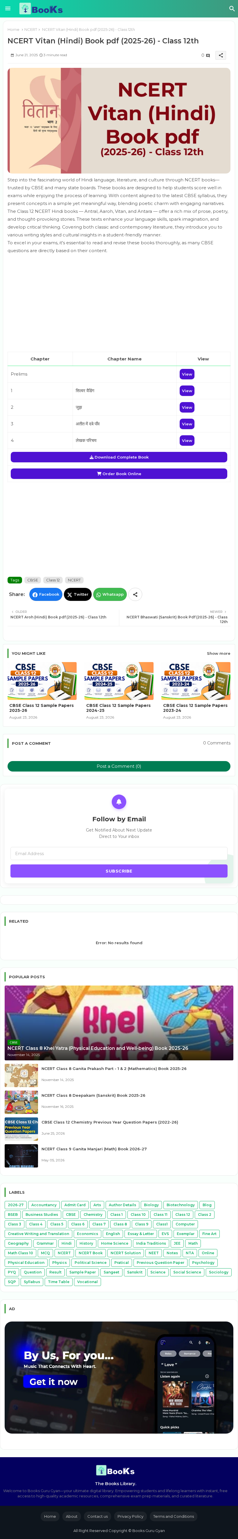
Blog (207, 1205)
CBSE (32, 580)
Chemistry (93, 1214)
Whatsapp (113, 594)
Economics (87, 1234)
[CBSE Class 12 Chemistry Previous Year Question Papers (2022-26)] (21, 1129)
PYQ (12, 1272)
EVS (165, 1234)
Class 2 (204, 1214)
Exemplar (185, 1234)
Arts (97, 1205)
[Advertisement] (119, 303)
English (113, 1234)
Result (55, 1272)
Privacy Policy (130, 1516)
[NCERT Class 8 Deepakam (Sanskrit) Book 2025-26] (21, 1102)
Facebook (49, 594)
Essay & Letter (141, 1234)
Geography (18, 1243)
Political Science (91, 1262)
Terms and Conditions (173, 1516)
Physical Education (26, 1262)
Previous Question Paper (160, 1262)
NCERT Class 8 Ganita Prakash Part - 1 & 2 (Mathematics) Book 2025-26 (114, 1068)
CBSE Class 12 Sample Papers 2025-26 (41, 708)
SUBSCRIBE (119, 871)
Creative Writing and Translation (38, 1234)
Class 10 (138, 1214)
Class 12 (53, 580)
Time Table (58, 1282)
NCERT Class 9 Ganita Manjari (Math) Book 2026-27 (94, 1149)
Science (157, 1272)
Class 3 (14, 1224)
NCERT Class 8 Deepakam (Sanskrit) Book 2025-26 (93, 1095)
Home (13, 29)
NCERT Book (91, 1253)
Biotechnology (181, 1205)
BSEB (13, 1214)
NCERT (30, 29)
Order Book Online (121, 473)
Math (193, 1243)
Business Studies (42, 1214)
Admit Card (75, 1205)
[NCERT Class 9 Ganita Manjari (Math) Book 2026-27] (21, 1155)
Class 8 (120, 1224)
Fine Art (209, 1234)
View (187, 374)
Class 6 (77, 1224)
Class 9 (141, 1224)
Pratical (121, 1262)
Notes (172, 1253)
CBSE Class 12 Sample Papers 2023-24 (195, 708)
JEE (177, 1243)
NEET (154, 1253)
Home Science (114, 1243)
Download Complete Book (121, 457)
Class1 (162, 1224)
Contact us (97, 1516)
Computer (185, 1224)
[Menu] (8, 9)
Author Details (122, 1205)
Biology (151, 1205)
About (71, 1516)
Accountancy (44, 1205)
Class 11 (160, 1214)
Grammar (45, 1243)
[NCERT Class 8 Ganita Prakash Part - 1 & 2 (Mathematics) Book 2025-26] (21, 1075)
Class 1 (116, 1214)
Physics (59, 1262)
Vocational (87, 1282)
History (86, 1243)
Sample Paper (82, 1272)
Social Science (187, 1272)
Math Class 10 (20, 1253)
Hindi (67, 1243)
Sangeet (111, 1272)
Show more (218, 653)
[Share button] (135, 594)
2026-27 (16, 1205)
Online (208, 1253)
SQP (12, 1282)
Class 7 (99, 1224)
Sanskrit (135, 1272)
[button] (232, 9)
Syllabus (32, 1282)
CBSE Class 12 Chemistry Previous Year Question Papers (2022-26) (110, 1122)
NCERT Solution (126, 1253)
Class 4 (35, 1224)
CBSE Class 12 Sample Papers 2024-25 (118, 708)
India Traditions (151, 1243)
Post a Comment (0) (119, 766)
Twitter (81, 594)
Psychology (203, 1262)
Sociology (218, 1272)
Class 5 (56, 1224)
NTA (190, 1253)
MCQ (45, 1253)
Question (33, 1272)
